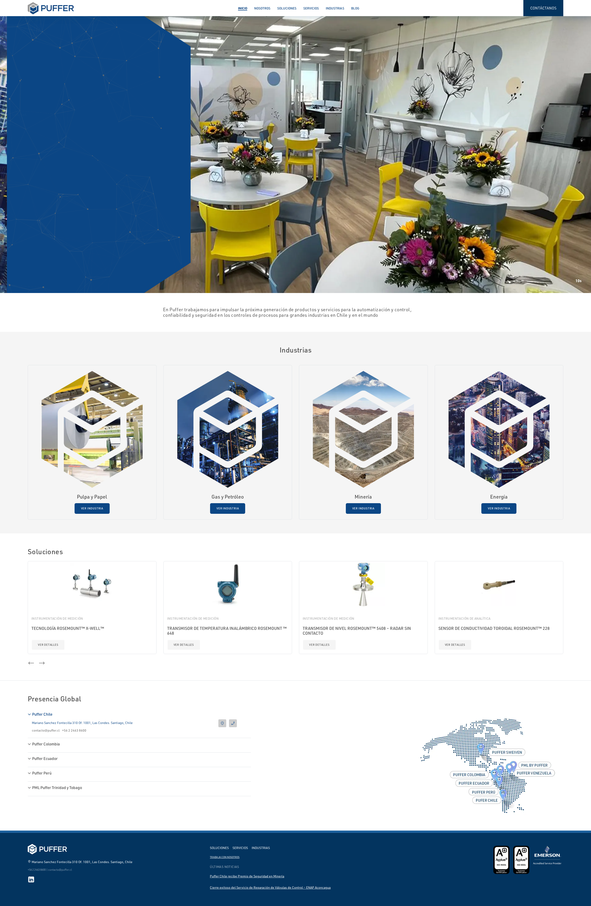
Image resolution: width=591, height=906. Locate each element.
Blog (355, 8)
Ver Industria (92, 508)
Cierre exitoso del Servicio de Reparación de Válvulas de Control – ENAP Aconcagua (270, 887)
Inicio (242, 8)
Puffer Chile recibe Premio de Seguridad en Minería (247, 876)
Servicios (311, 8)
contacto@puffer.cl (46, 730)
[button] (32, 191)
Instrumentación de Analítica (464, 618)
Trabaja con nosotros (224, 857)
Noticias (41, 173)
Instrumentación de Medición (57, 618)
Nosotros (262, 8)
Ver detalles (48, 644)
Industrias (335, 8)
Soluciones (286, 8)
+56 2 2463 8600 (74, 730)
